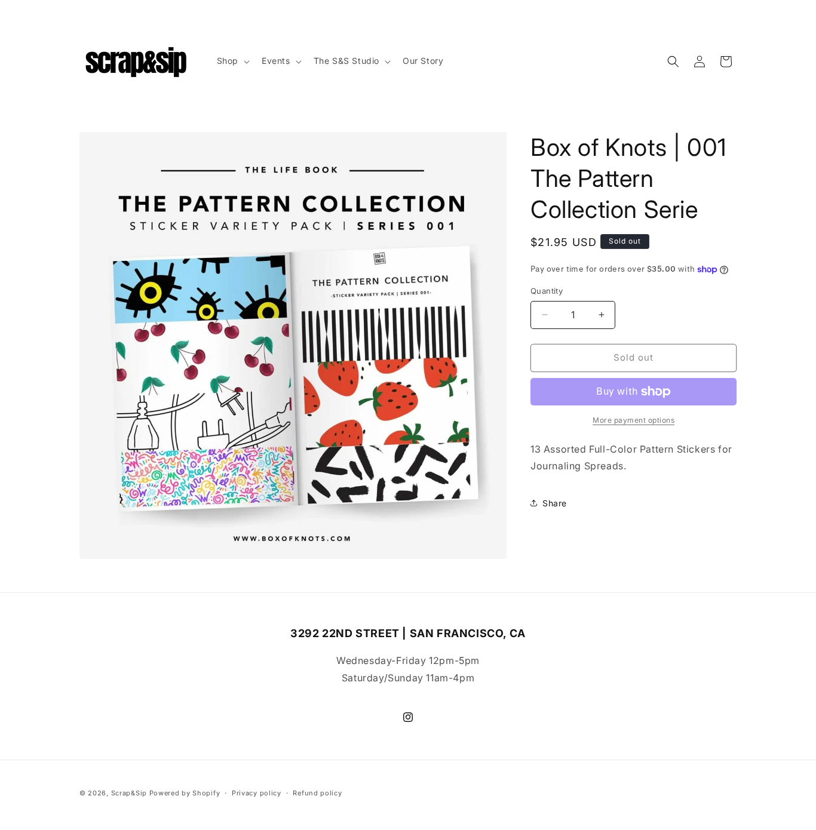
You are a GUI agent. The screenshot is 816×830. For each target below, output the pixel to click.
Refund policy (317, 793)
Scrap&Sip (129, 793)
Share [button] (554, 503)
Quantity (546, 291)
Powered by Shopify (184, 793)
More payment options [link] (633, 420)
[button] (232, 60)
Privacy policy (256, 793)
